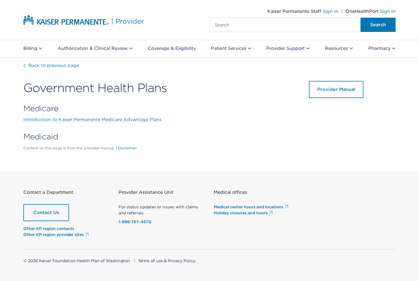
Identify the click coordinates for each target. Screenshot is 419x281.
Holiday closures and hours (241, 213)
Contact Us (46, 212)
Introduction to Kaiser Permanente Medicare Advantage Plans (92, 119)
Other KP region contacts (48, 228)
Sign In (330, 11)
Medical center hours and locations (249, 207)
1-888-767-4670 (135, 221)
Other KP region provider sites (54, 234)
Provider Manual (336, 89)
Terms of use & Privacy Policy (167, 260)
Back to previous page (53, 65)
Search (378, 24)
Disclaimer (127, 148)
